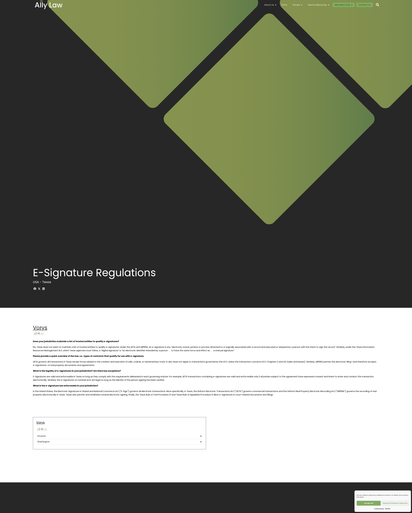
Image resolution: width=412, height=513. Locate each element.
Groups (296, 4)
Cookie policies (379, 508)
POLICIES (387, 508)
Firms (284, 4)
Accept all (368, 503)
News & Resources (317, 4)
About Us (269, 4)
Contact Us (364, 4)
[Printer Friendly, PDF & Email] (39, 334)
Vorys (40, 327)
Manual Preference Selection (395, 503)
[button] (35, 288)
